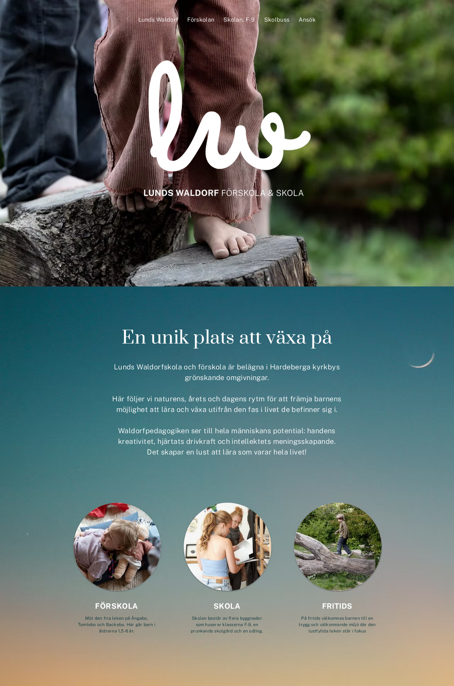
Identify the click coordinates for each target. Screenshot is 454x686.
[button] (158, 19)
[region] (117, 574)
